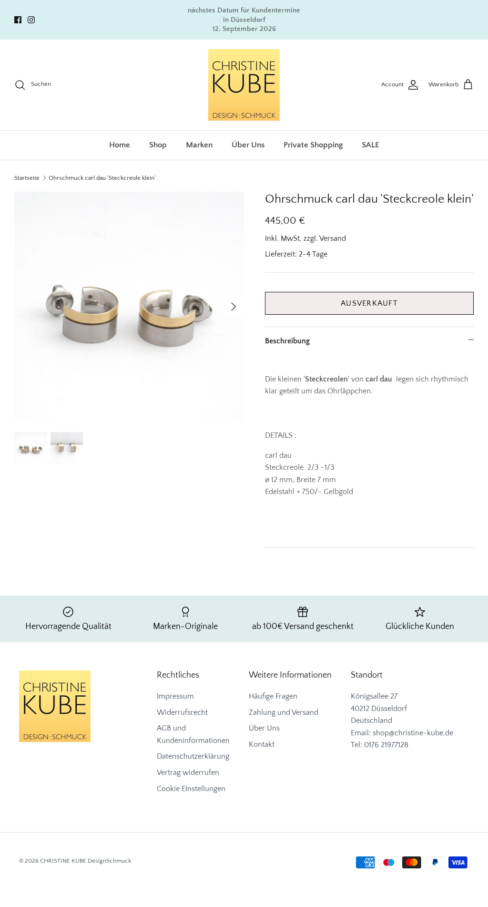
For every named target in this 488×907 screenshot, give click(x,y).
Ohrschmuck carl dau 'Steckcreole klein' (102, 178)
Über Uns (248, 145)
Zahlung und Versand (283, 712)
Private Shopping (313, 145)
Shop (158, 145)
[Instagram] (31, 19)
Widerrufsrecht (182, 712)
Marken (199, 145)
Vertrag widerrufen (188, 772)
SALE (370, 145)
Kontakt (261, 744)
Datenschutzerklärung (193, 756)
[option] (129, 307)
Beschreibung (287, 341)
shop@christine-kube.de (413, 733)
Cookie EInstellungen (191, 788)
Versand (332, 238)
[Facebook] (17, 19)
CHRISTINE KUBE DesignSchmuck (85, 860)
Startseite (27, 178)
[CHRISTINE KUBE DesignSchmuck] (244, 85)
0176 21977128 (386, 745)
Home (119, 145)
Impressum (175, 696)
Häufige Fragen (273, 696)
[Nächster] (233, 306)
